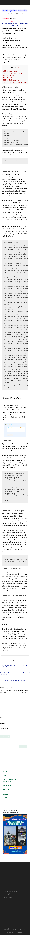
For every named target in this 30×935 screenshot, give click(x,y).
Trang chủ (5, 18)
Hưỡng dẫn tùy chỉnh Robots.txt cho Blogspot (13, 680)
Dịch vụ (5, 794)
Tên (2, 718)
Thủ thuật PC (7, 785)
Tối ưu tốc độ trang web (11, 80)
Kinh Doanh (6, 798)
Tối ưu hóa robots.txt (10, 71)
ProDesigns (19, 932)
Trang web (4, 728)
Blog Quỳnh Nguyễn (15, 11)
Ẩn (18, 67)
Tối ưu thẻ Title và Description (13, 73)
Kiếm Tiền (6, 789)
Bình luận (4, 698)
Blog (4, 775)
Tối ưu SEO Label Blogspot (12, 78)
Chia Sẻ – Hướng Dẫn (9, 779)
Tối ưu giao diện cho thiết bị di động (15, 82)
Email (3, 723)
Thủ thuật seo (7, 781)
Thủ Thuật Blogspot (8, 21)
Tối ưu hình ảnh (8, 75)
